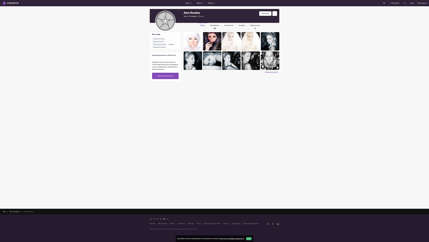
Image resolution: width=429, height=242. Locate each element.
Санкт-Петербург (190, 16)
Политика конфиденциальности (231, 239)
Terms (199, 224)
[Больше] (274, 13)
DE (154, 219)
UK (168, 219)
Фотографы (162, 224)
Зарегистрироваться (165, 76)
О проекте (181, 224)
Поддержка (236, 224)
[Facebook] (272, 224)
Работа (172, 224)
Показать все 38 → (272, 72)
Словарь (191, 224)
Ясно (249, 238)
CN (151, 219)
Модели (153, 224)
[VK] (277, 224)
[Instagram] (267, 224)
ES (161, 219)
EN (158, 219)
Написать (265, 13)
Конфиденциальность (212, 224)
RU (164, 219)
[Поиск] (384, 3)
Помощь (226, 224)
